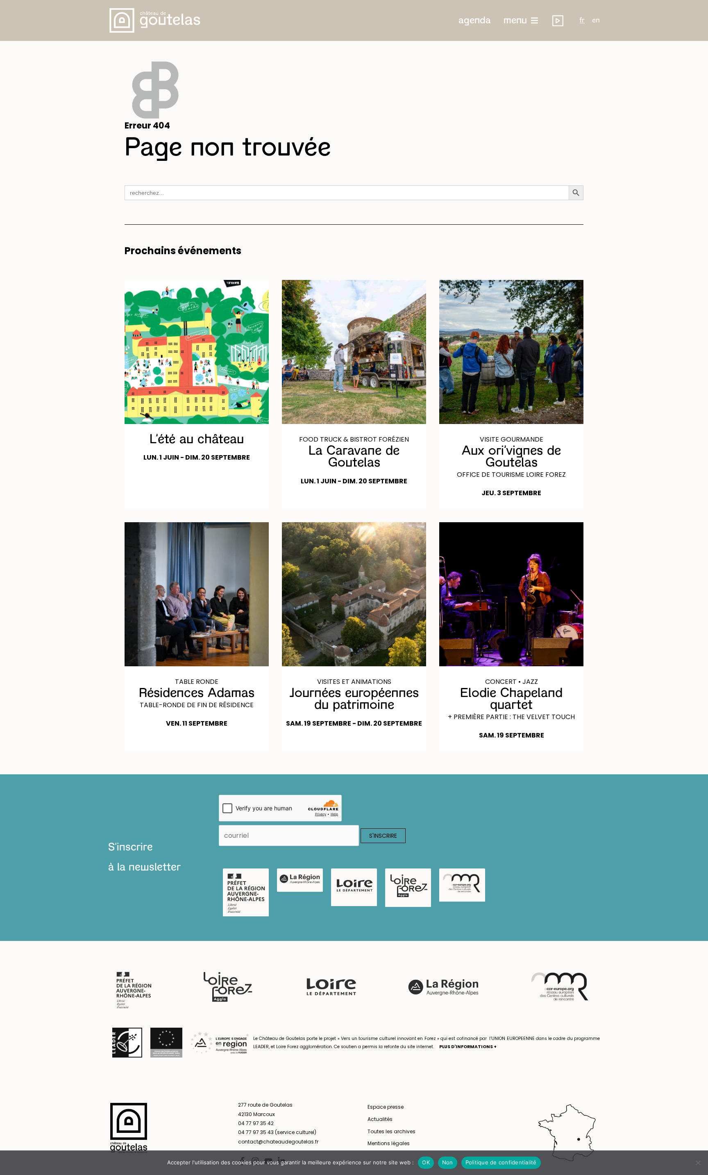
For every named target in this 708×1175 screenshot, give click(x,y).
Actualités (380, 1119)
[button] (474, 20)
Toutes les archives (391, 1131)
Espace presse (386, 1106)
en (596, 20)
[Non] (698, 1163)
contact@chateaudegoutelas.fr (278, 1141)
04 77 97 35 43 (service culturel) (277, 1132)
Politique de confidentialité (501, 1162)
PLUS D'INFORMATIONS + (468, 1047)
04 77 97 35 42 (256, 1123)
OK (426, 1162)
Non (447, 1162)
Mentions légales (389, 1143)
